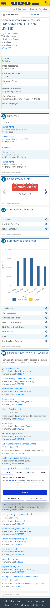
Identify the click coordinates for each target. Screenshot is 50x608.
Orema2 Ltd (7, 423)
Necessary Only (36, 498)
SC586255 (19, 544)
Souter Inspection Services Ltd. (16, 504)
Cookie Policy (8, 601)
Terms (19, 601)
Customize (12, 498)
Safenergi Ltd (8, 399)
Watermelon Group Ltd (12, 388)
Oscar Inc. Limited (10, 559)
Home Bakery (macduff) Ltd (14, 538)
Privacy (29, 601)
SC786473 (19, 428)
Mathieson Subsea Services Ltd (16, 458)
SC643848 (19, 394)
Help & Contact (18, 9)
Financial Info (12, 14)
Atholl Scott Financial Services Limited (19, 443)
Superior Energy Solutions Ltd (15, 528)
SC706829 (19, 418)
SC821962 (19, 404)
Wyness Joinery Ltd (10, 566)
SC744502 (19, 384)
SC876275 (19, 534)
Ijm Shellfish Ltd (9, 549)
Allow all (25, 493)
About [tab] (43, 472)
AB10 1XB (6, 48)
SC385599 (19, 524)
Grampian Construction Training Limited (20, 576)
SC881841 (19, 374)
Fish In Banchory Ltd (11, 409)
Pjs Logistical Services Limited (15, 468)
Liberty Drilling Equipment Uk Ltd (17, 514)
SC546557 (19, 509)
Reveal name (8, 126)
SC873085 (19, 572)
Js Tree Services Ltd (11, 368)
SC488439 (19, 463)
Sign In (33, 9)
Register (43, 9)
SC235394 (19, 562)
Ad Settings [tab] (31, 472)
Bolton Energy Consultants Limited (18, 378)
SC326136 (19, 439)
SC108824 (19, 453)
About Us (25, 605)
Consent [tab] (7, 472)
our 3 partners (14, 480)
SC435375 (19, 586)
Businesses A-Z (11, 605)
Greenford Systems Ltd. (13, 433)
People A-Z (39, 601)
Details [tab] (19, 472)
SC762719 (19, 554)
